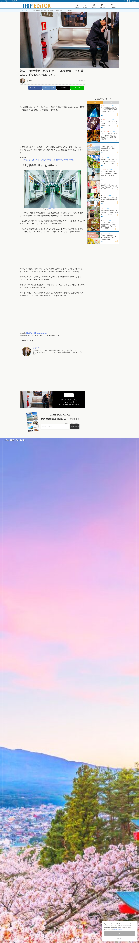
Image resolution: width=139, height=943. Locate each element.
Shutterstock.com (58, 209)
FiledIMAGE (30, 333)
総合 (111, 102)
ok (119, 933)
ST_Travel (51, 209)
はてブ (47, 87)
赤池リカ (31, 81)
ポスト (64, 87)
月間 (95, 102)
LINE (78, 87)
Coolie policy (117, 929)
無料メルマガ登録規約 (70, 423)
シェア (33, 87)
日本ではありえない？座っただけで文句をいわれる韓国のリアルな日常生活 (48, 160)
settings (119, 938)
